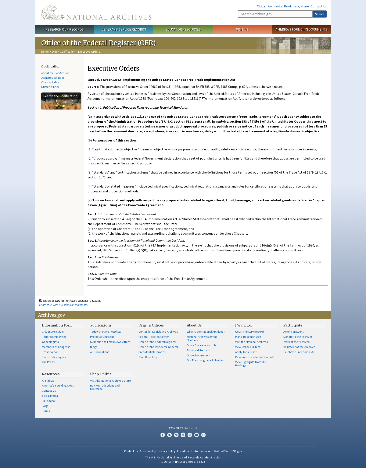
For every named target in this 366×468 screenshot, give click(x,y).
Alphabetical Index (52, 78)
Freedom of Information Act (194, 451)
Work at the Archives (296, 342)
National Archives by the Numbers (202, 338)
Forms (46, 411)
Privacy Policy (166, 451)
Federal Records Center (154, 337)
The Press (48, 362)
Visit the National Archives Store (110, 381)
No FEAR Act (222, 451)
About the (55, 73)
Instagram (176, 434)
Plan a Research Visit (248, 337)
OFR (54, 51)
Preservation (50, 352)
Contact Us (319, 6)
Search (319, 14)
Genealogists (50, 342)
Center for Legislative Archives (158, 331)
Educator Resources (183, 29)
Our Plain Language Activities (205, 360)
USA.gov (237, 451)
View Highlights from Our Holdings (250, 363)
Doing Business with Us (201, 345)
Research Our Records (64, 29)
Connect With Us (183, 428)
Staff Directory (148, 357)
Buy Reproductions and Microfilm (105, 387)
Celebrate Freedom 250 (298, 352)
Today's (105, 331)
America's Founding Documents (301, 29)
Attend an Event (293, 331)
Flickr (203, 434)
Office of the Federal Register (157, 342)
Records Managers (54, 357)
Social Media (50, 396)
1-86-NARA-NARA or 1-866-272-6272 (183, 462)
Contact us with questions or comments (63, 305)
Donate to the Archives (298, 337)
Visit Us (242, 29)
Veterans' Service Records (124, 29)
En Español (48, 401)
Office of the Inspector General (158, 347)
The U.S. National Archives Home (96, 12)
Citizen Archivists (269, 6)
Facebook (162, 434)
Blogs (93, 347)
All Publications (99, 352)
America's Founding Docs (58, 385)
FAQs (45, 406)
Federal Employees (54, 337)
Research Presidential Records (254, 357)
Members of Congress (56, 347)
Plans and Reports (198, 350)
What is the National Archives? (206, 331)
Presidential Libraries (152, 352)
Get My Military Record (249, 331)
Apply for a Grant (245, 352)
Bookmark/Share (296, 6)
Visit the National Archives (251, 342)
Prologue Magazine (102, 337)
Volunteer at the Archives (299, 347)
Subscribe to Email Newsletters (110, 342)
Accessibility (148, 451)
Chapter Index (50, 82)
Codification (67, 51)
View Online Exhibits (247, 347)
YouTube (189, 434)
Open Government (198, 355)
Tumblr (183, 434)
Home (45, 51)
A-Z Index (48, 381)
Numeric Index (50, 87)
